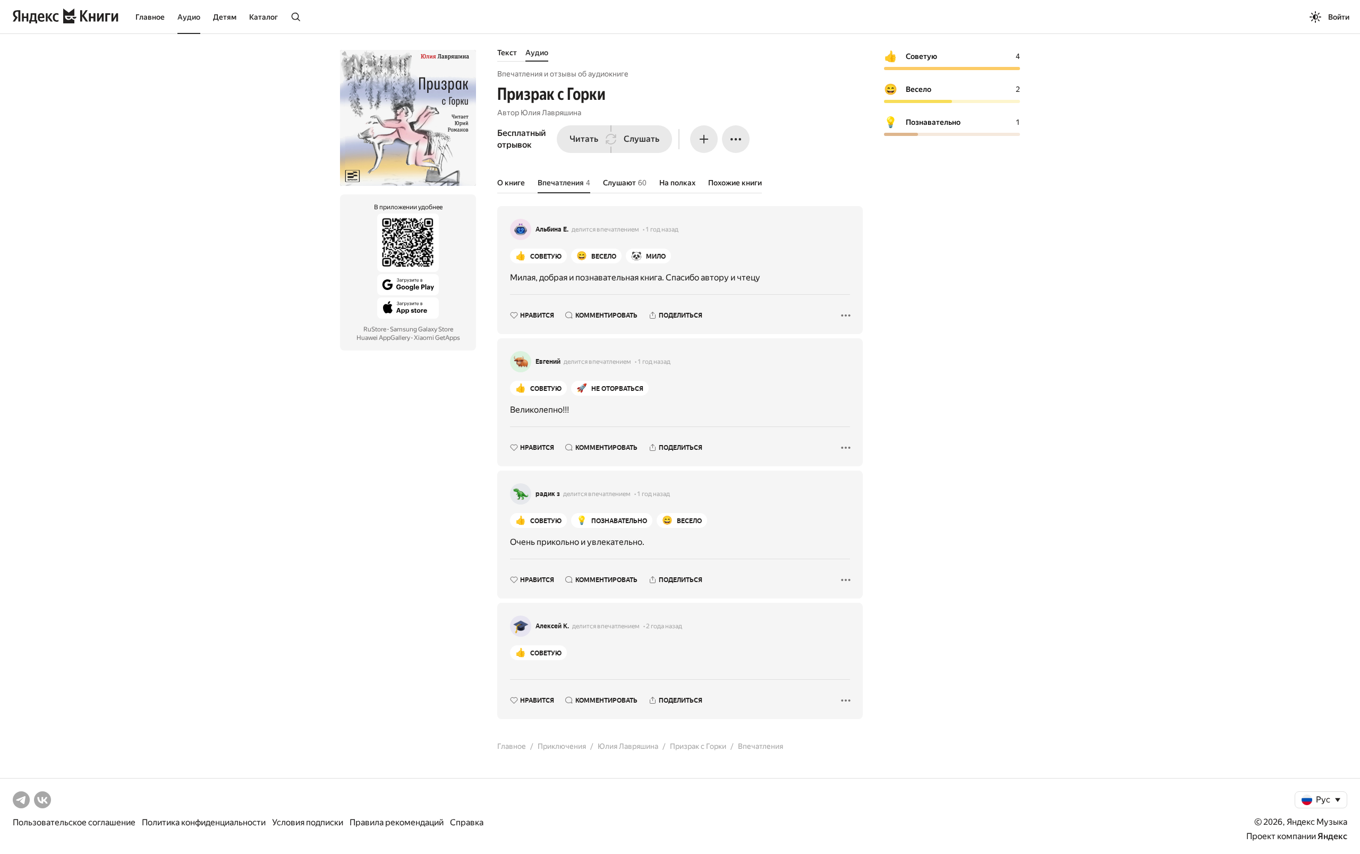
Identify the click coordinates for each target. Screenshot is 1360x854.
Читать (584, 139)
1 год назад (661, 229)
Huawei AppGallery (383, 337)
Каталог (263, 17)
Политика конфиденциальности (204, 822)
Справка (466, 822)
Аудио (188, 17)
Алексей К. (552, 626)
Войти (1338, 17)
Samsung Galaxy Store (421, 329)
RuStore (374, 329)
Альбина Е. (552, 229)
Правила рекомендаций (397, 822)
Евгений (548, 361)
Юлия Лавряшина (551, 112)
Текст (507, 52)
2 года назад (664, 626)
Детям (224, 17)
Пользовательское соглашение (74, 822)
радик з (548, 494)
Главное (150, 17)
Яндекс (1332, 836)
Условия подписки (307, 822)
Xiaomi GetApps (437, 337)
